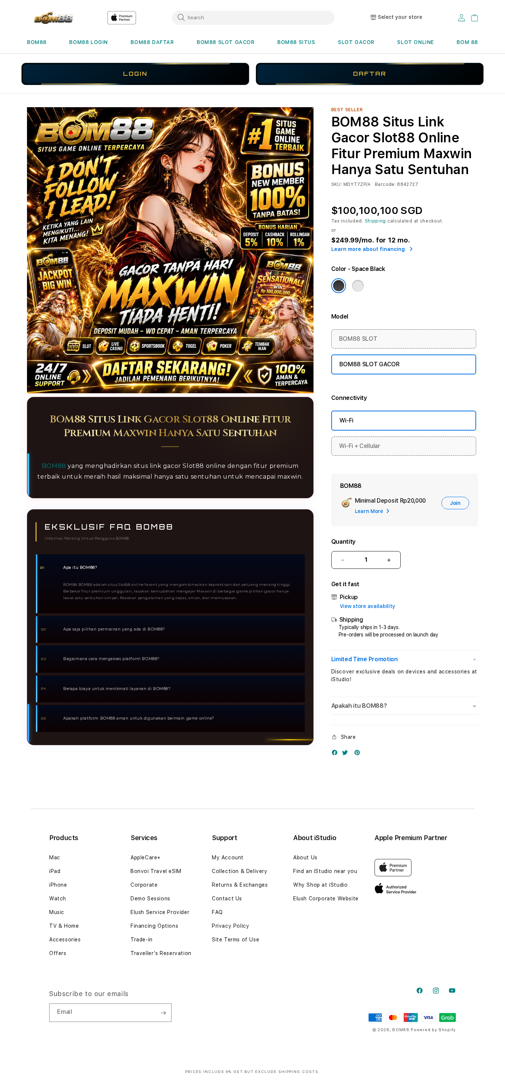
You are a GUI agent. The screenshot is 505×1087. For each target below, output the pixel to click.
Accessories (65, 939)
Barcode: (385, 184)
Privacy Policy (230, 926)
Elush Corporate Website (326, 898)
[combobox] (253, 17)
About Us (305, 857)
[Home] (52, 17)
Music (56, 912)
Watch (57, 898)
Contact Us (227, 898)
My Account (228, 857)
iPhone (58, 885)
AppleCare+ (146, 857)
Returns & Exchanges (240, 885)
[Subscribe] (163, 1012)
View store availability (367, 606)
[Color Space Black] (338, 285)
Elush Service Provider (160, 912)
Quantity (343, 541)
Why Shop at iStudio (320, 885)
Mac (54, 857)
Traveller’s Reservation (161, 953)
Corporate (144, 885)
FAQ (217, 912)
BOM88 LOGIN (88, 42)
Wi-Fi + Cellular (359, 445)
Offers (58, 953)
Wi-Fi (346, 420)
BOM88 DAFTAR (152, 42)
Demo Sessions (150, 898)
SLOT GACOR (356, 42)
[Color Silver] (358, 286)
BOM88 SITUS (296, 42)
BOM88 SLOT (358, 338)
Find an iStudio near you (325, 871)
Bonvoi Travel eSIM (156, 871)
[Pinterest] (359, 754)
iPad (54, 871)
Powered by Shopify (433, 1029)
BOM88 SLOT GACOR (226, 42)
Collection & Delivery (240, 871)
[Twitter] (347, 754)
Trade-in (142, 939)
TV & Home (64, 926)
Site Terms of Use (235, 939)
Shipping (375, 221)
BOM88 (37, 42)
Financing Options (154, 926)
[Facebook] (336, 754)
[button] (37, 42)
